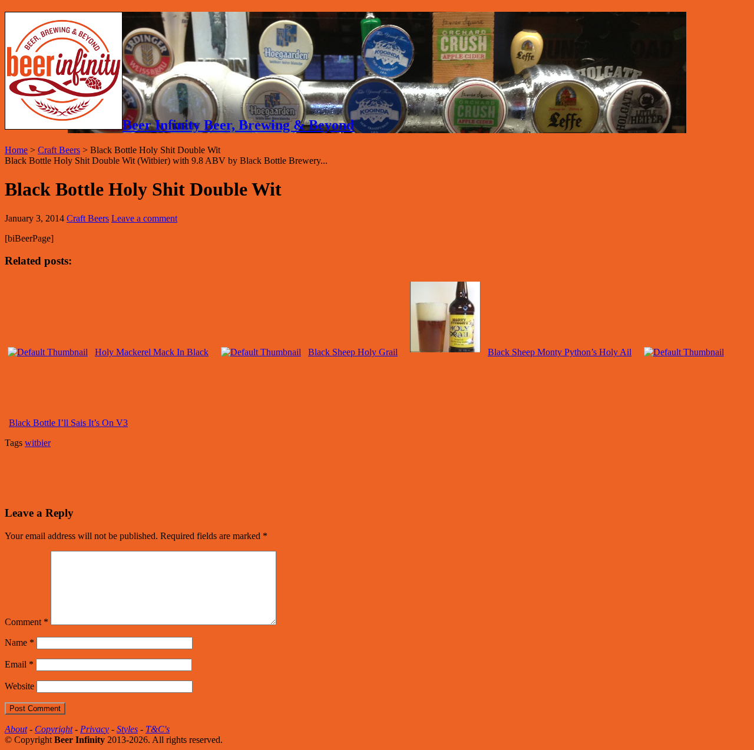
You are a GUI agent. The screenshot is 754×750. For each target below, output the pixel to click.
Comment (26, 622)
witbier (38, 443)
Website (19, 686)
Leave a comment (144, 218)
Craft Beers (59, 150)
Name (19, 642)
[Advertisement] (142, 475)
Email (19, 664)
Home (16, 150)
